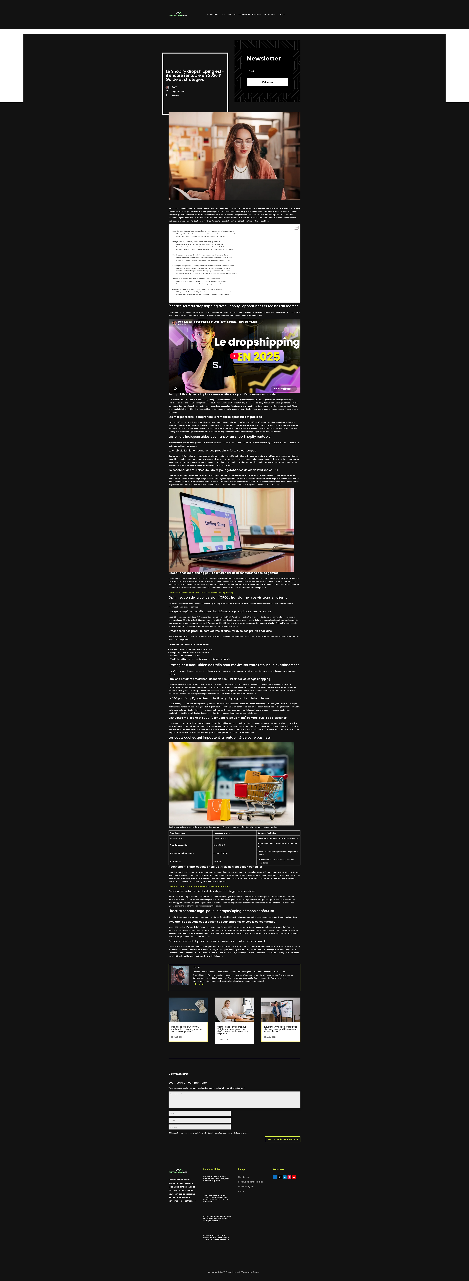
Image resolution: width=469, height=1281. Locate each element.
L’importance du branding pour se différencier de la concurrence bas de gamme (205, 249)
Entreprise (269, 14)
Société (282, 14)
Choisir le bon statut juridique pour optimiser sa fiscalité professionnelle (203, 294)
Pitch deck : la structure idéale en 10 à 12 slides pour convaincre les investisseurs (216, 1237)
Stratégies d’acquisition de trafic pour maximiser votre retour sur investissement (204, 265)
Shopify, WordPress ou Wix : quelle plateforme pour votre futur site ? (199, 886)
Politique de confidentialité (250, 1182)
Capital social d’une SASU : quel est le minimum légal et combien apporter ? (186, 1029)
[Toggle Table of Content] (295, 228)
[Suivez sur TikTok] (289, 1177)
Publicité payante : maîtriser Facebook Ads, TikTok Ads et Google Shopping (203, 268)
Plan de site (243, 1177)
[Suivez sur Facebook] (275, 1177)
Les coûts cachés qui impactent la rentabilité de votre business (196, 279)
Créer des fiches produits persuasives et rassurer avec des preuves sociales (203, 260)
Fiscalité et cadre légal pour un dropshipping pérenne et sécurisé (197, 289)
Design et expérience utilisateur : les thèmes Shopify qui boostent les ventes (204, 257)
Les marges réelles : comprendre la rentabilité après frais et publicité (201, 236)
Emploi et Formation (239, 14)
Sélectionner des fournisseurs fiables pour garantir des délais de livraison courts (205, 247)
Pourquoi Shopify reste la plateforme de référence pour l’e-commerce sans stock (206, 234)
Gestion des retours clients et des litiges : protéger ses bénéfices (200, 284)
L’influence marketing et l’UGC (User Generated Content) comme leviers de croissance (207, 273)
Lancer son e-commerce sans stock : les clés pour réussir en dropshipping (201, 593)
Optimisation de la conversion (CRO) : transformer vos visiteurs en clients (200, 255)
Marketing (212, 14)
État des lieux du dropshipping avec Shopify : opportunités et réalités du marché (203, 231)
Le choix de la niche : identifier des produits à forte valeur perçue (200, 244)
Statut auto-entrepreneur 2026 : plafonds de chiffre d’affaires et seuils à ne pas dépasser (232, 1030)
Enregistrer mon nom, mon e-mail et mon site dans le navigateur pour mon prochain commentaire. (210, 1133)
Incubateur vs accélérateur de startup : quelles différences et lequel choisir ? (281, 1029)
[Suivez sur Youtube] (294, 1177)
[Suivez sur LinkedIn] (285, 1177)
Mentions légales (246, 1186)
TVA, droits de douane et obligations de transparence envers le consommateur (205, 292)
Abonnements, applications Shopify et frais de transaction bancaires (201, 281)
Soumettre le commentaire (283, 1139)
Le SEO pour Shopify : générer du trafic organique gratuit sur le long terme (203, 271)
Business (256, 14)
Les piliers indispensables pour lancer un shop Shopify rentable (196, 242)
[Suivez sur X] (280, 1177)
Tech (222, 14)
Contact (241, 1191)
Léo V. (174, 87)
